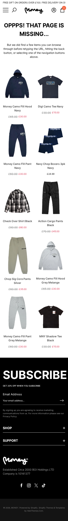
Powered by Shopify (28, 508)
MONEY (14, 508)
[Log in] (54, 10)
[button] (14, 10)
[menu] (5, 10)
